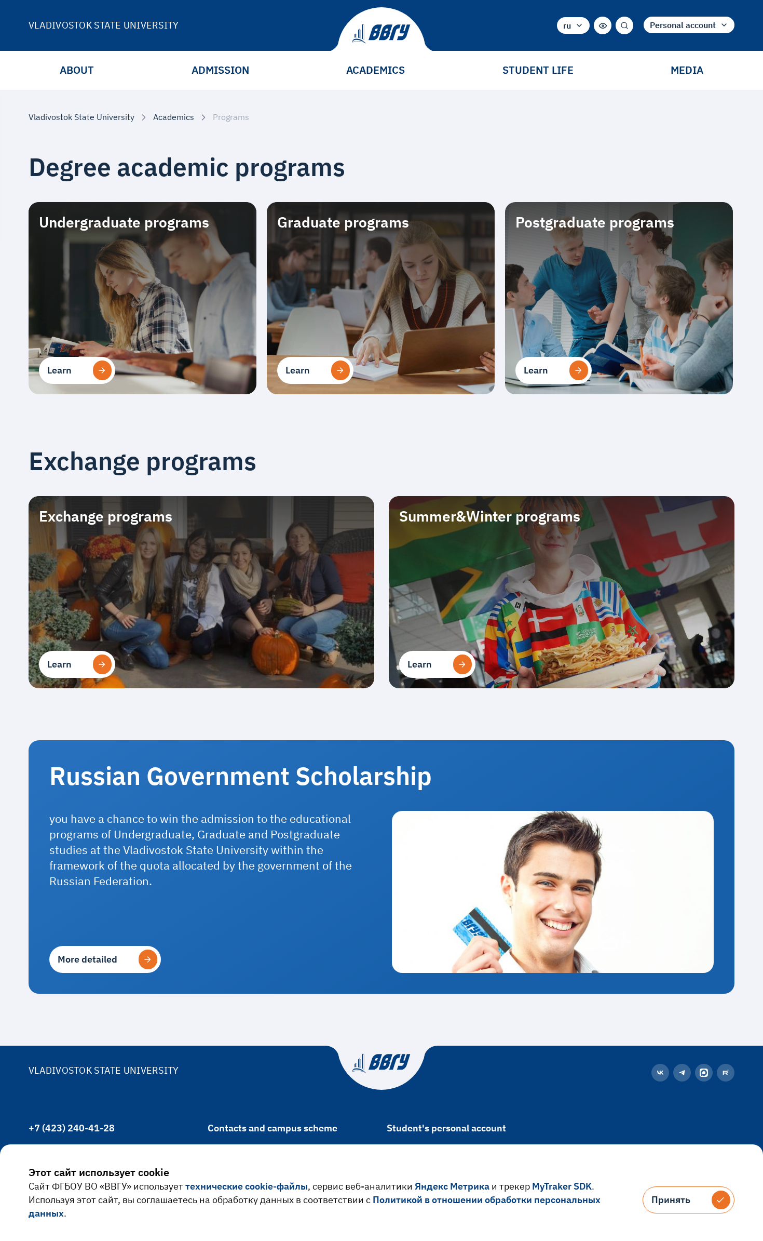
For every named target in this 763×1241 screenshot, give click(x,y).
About (77, 70)
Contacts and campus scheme (272, 1128)
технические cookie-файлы (246, 1186)
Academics (375, 70)
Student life (538, 70)
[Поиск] (624, 25)
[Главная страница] (381, 34)
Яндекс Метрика (452, 1186)
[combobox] (573, 25)
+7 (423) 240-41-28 (72, 1128)
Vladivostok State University (104, 25)
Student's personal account (446, 1128)
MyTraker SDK (562, 1186)
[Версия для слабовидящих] (602, 25)
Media (687, 70)
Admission (220, 70)
